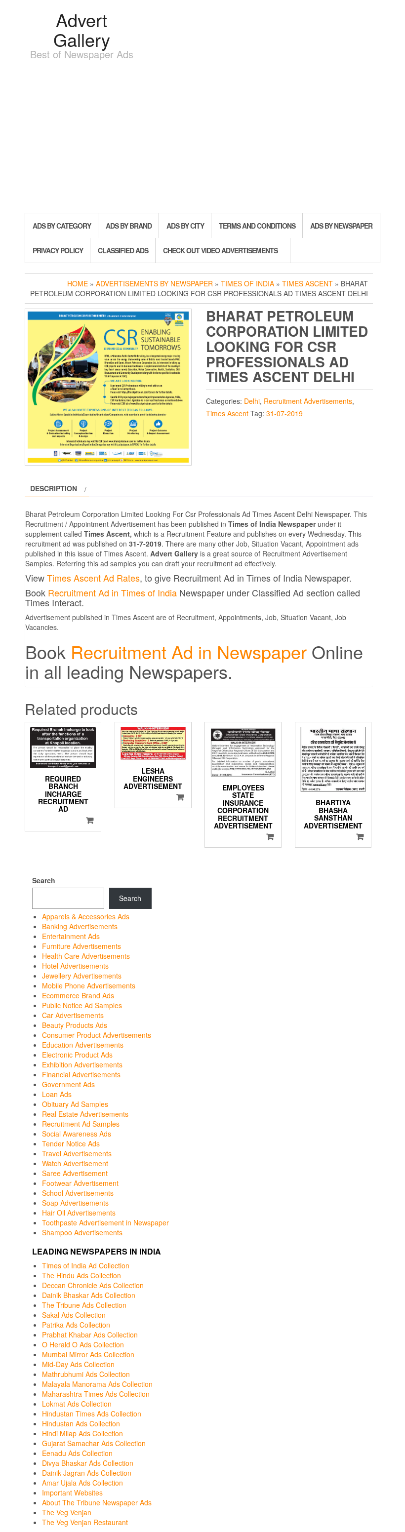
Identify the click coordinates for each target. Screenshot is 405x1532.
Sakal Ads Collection (74, 1315)
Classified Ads (123, 250)
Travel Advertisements (77, 1153)
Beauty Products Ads (74, 1025)
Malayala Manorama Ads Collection (97, 1384)
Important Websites (72, 1492)
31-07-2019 (284, 413)
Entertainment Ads (71, 936)
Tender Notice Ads (71, 1143)
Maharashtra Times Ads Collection (96, 1394)
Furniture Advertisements (81, 946)
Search (43, 880)
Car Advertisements (73, 1015)
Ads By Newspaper (341, 226)
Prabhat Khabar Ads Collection (90, 1334)
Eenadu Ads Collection (77, 1453)
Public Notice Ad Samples (82, 1005)
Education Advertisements (82, 1045)
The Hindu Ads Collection (81, 1275)
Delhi (252, 401)
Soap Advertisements (75, 1203)
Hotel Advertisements (75, 966)
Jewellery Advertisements (82, 976)
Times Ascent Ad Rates (93, 577)
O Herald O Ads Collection (83, 1344)
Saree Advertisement (75, 1173)
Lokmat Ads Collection (77, 1404)
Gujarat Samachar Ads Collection (94, 1443)
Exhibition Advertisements (82, 1064)
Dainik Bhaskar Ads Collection (88, 1295)
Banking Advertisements (80, 926)
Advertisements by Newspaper (154, 283)
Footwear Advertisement (80, 1183)
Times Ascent (307, 283)
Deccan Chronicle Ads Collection (93, 1285)
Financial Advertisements (81, 1074)
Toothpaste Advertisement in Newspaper (105, 1222)
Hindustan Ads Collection (81, 1423)
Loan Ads (57, 1094)
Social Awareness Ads (76, 1134)
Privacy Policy (58, 250)
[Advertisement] (202, 139)
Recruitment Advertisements (308, 401)
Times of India (247, 283)
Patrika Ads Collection (76, 1325)
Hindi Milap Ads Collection (82, 1433)
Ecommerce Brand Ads (78, 995)
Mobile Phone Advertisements (88, 985)
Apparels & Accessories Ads (85, 916)
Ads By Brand (129, 226)
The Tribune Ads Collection (84, 1305)
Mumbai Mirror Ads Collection (88, 1354)
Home (77, 283)
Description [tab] (53, 488)
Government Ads (68, 1084)
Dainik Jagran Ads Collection (86, 1473)
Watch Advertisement (75, 1163)
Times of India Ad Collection (85, 1265)
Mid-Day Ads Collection (78, 1364)
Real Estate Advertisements (85, 1114)
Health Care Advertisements (86, 956)
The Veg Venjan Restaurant (85, 1522)
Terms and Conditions (257, 226)
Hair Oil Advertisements (79, 1213)
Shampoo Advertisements (82, 1232)
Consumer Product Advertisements (96, 1035)
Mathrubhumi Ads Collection (86, 1374)
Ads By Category (62, 226)
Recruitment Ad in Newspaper (189, 651)
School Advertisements (78, 1193)
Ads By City (185, 226)
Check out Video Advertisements (220, 250)
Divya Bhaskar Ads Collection (87, 1463)
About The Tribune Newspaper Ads (97, 1502)
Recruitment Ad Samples (81, 1124)
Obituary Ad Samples (75, 1104)
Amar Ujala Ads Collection (82, 1483)
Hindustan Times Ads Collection (91, 1413)
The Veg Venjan (66, 1512)
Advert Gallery (81, 29)
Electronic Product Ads (77, 1055)
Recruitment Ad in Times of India (112, 592)
